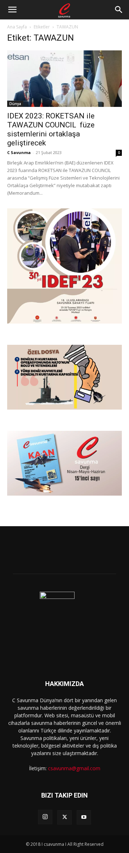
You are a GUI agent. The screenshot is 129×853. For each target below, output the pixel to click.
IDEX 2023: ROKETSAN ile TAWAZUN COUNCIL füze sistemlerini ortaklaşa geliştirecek (51, 129)
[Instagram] (45, 817)
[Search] (119, 9)
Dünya (15, 103)
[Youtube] (84, 817)
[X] (64, 817)
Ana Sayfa (17, 27)
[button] (12, 9)
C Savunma (19, 152)
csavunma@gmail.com (74, 768)
